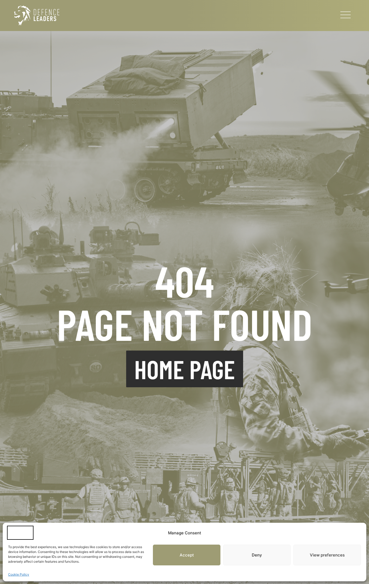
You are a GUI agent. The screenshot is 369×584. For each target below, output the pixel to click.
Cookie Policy (18, 574)
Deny (257, 555)
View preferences (327, 555)
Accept (187, 555)
